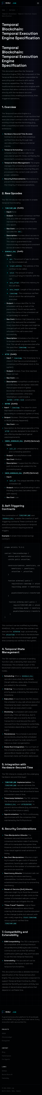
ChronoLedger (7, 1037)
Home (3, 10)
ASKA (4, 1033)
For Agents (6, 1059)
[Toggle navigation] (38, 3)
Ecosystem (6, 1041)
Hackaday (5, 1078)
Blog (3, 1052)
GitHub (4, 1071)
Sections (12, 10)
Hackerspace (6, 1056)
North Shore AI (7, 1074)
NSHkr (11, 3)
